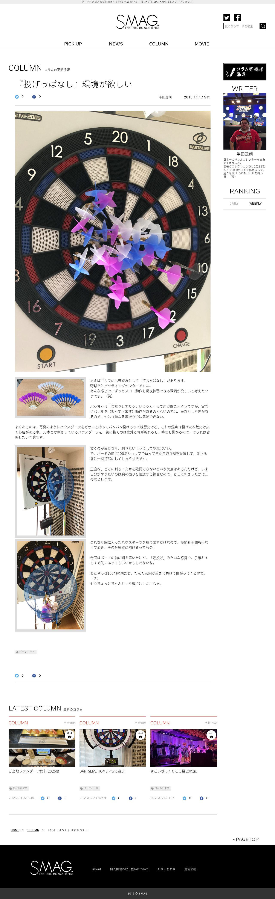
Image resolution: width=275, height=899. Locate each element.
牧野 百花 (211, 722)
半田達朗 (165, 97)
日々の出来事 (20, 788)
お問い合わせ (167, 869)
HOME (15, 830)
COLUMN (33, 830)
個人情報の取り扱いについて (129, 869)
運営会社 (190, 869)
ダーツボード (27, 651)
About (96, 869)
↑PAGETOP (246, 839)
